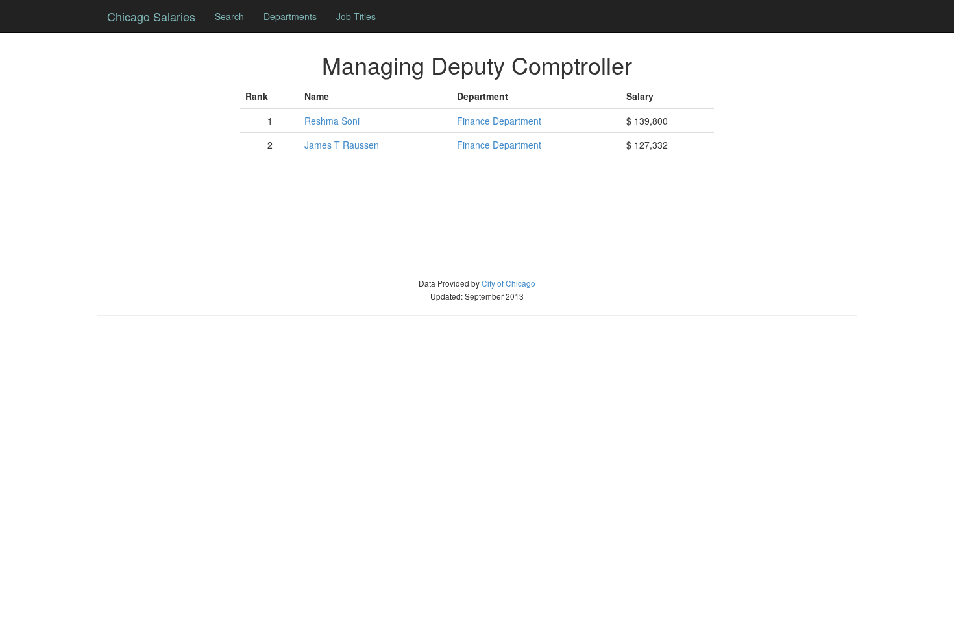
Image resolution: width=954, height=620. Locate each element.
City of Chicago (508, 283)
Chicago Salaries (151, 16)
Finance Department (499, 120)
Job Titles (356, 16)
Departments (290, 16)
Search (229, 16)
